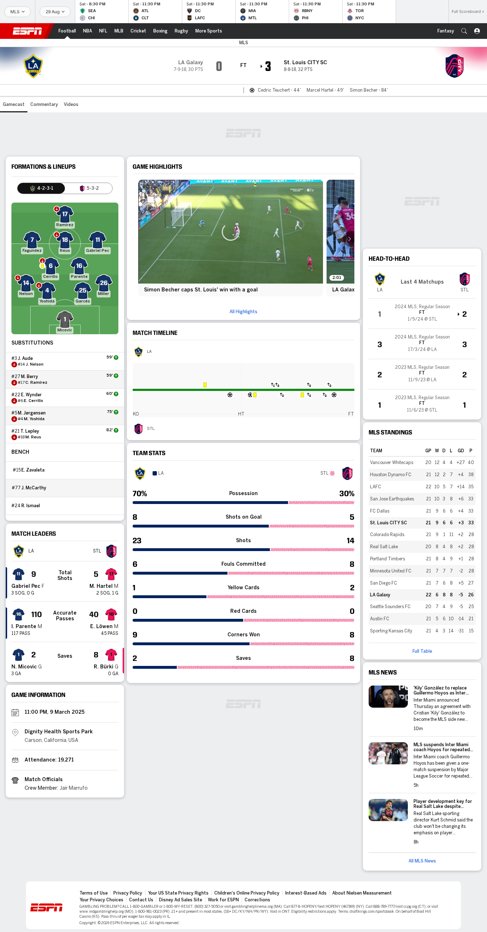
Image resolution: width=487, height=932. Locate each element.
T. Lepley (29, 431)
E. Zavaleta (33, 470)
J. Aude (25, 358)
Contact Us (141, 899)
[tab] (41, 188)
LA (149, 352)
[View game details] (422, 314)
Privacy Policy (127, 893)
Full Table (422, 651)
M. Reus (33, 437)
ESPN (27, 31)
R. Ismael (30, 505)
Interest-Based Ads (306, 893)
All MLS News (422, 861)
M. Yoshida (34, 419)
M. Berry (29, 376)
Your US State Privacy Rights (178, 893)
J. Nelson (34, 364)
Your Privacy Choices (101, 899)
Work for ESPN (223, 899)
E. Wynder (31, 394)
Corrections (257, 899)
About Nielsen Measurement (362, 893)
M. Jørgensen (32, 413)
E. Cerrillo (33, 401)
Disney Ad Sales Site (180, 899)
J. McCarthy (33, 487)
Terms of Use (94, 893)
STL (150, 429)
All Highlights (243, 311)
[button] (464, 31)
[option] (230, 238)
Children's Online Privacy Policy (247, 893)
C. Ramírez (36, 383)
